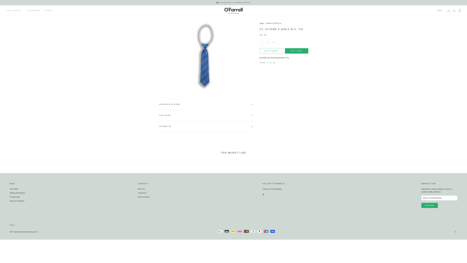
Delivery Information (17, 193)
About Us (141, 189)
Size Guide (165, 115)
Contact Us (142, 193)
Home (262, 23)
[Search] (454, 10)
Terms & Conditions (17, 201)
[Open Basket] (460, 10)
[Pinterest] (274, 62)
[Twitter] (271, 62)
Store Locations (144, 197)
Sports (49, 10)
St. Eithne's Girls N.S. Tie (273, 23)
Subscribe (429, 205)
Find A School (14, 10)
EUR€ (439, 10)
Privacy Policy (15, 197)
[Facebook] (267, 62)
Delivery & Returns (169, 104)
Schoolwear (33, 10)
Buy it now (296, 51)
